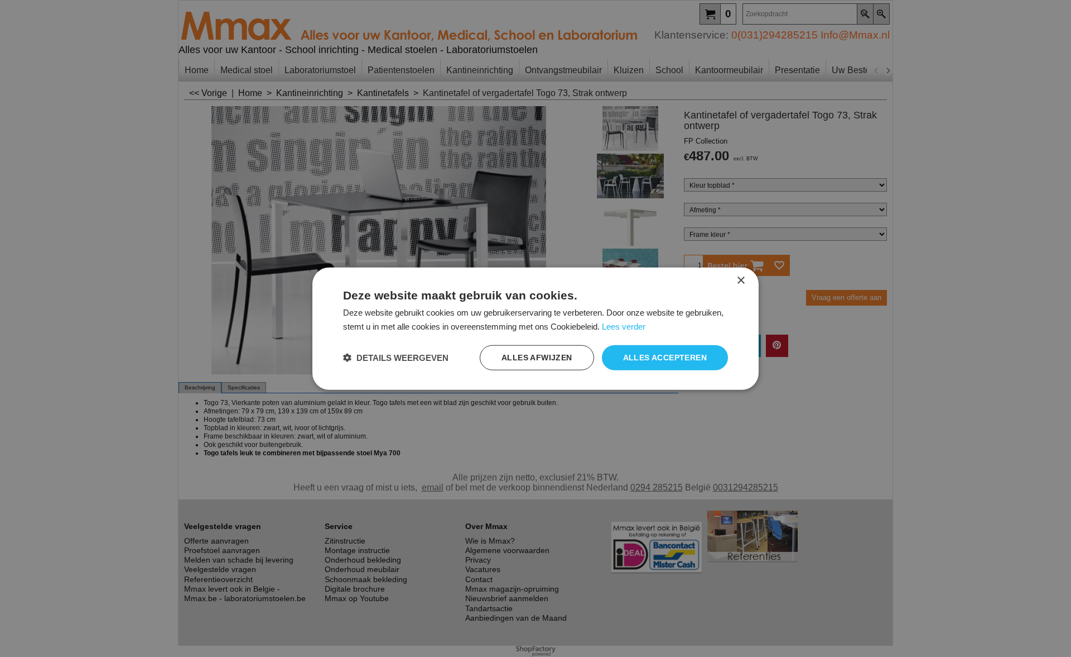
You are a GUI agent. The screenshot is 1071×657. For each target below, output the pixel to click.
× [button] (740, 281)
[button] (395, 357)
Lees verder (623, 326)
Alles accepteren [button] (665, 357)
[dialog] (535, 329)
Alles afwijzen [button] (536, 357)
